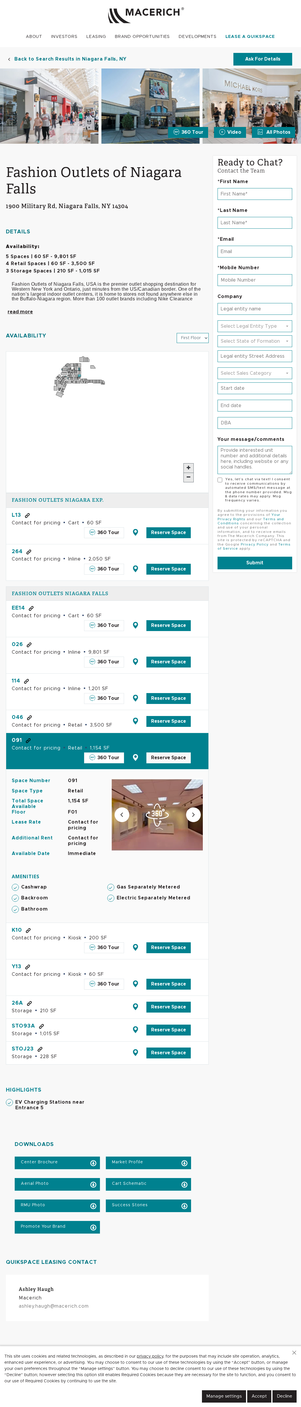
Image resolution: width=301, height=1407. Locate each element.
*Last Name (233, 210)
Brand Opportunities (142, 37)
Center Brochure (38, 1162)
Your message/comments (251, 439)
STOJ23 (23, 1049)
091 (17, 740)
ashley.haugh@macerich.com (54, 1306)
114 (16, 681)
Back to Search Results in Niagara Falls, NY (70, 59)
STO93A (23, 1026)
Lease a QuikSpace (250, 37)
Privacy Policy (254, 544)
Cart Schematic (129, 1184)
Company (230, 296)
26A (17, 1003)
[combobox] (255, 326)
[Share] (27, 515)
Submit (254, 563)
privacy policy (150, 1356)
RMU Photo (32, 1205)
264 (17, 551)
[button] (294, 1352)
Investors (64, 37)
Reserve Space (168, 532)
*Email (226, 239)
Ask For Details (262, 59)
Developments (197, 37)
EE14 (18, 608)
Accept (259, 1396)
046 (17, 717)
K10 (17, 930)
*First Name (233, 181)
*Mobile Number (239, 267)
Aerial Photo (34, 1184)
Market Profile (127, 1162)
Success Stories (129, 1205)
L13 (16, 515)
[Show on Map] (135, 532)
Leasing (96, 37)
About (34, 37)
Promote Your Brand (42, 1226)
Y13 (16, 966)
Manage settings (224, 1396)
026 (17, 644)
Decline (284, 1396)
